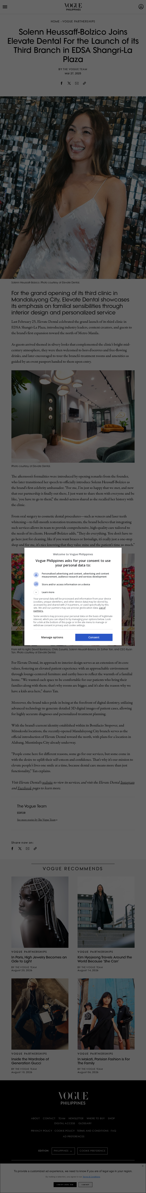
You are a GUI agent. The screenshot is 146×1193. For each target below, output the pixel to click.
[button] (73, 592)
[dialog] (73, 596)
